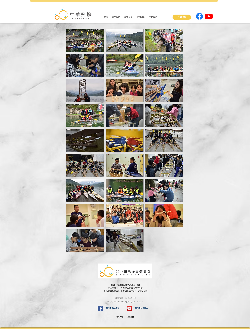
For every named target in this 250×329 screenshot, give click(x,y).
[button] (116, 17)
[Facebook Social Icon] (100, 308)
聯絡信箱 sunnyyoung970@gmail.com (125, 302)
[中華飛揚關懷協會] (129, 308)
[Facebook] (199, 16)
